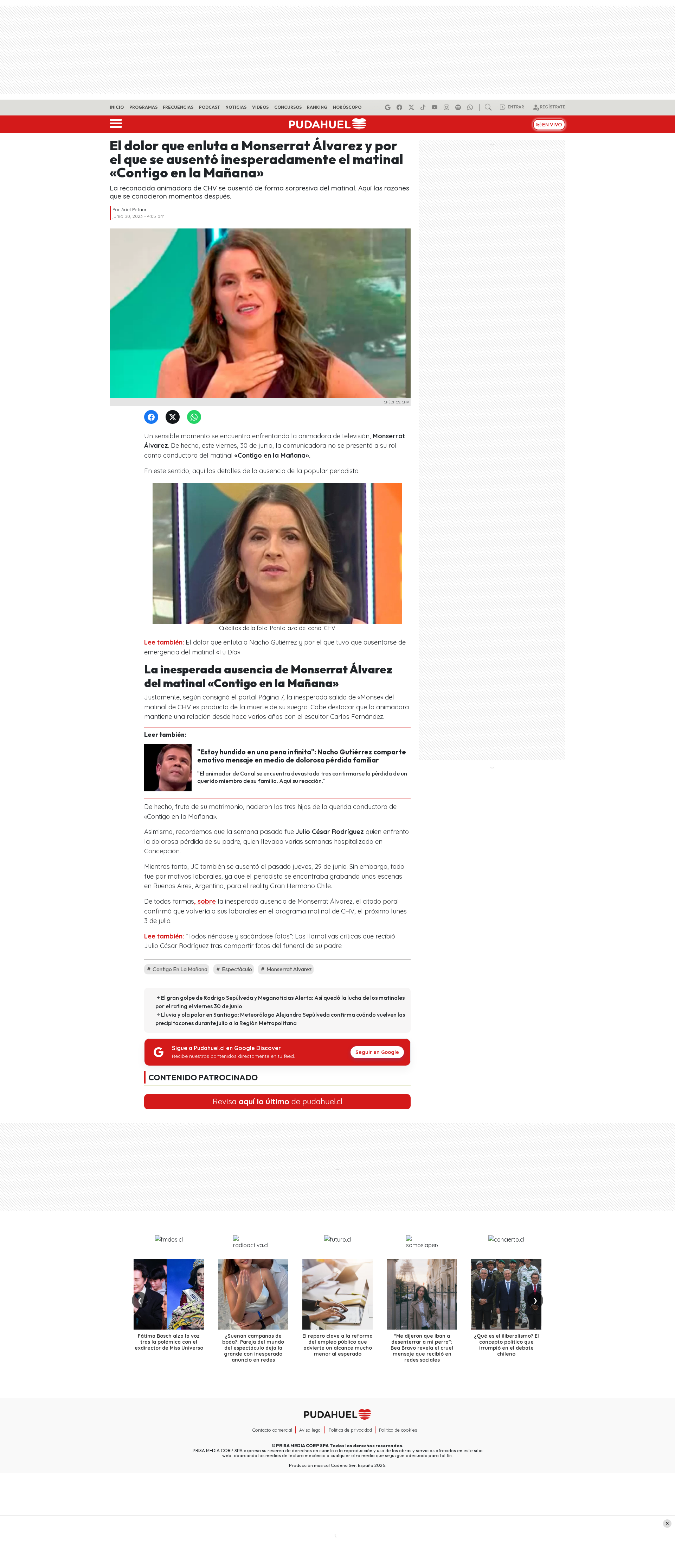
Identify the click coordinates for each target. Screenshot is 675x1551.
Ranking (317, 107)
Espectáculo (236, 969)
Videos (260, 107)
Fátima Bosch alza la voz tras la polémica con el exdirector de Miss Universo (169, 1342)
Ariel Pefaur (134, 209)
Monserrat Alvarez (288, 969)
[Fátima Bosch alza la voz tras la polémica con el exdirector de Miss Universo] (169, 1294)
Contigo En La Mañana (179, 969)
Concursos (288, 107)
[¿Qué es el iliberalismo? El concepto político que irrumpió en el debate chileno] (506, 1294)
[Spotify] (459, 107)
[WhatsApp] (195, 417)
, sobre (205, 901)
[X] (412, 107)
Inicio (117, 107)
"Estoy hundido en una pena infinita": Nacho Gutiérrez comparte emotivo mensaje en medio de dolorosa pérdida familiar (301, 756)
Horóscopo (347, 107)
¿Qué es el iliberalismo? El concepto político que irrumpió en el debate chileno (506, 1345)
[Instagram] (447, 107)
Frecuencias (178, 107)
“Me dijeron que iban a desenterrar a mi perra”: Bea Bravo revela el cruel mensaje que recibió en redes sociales (422, 1348)
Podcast (209, 107)
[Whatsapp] (471, 107)
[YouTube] (435, 107)
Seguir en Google (377, 1052)
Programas (143, 107)
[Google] (389, 107)
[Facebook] (400, 107)
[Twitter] (174, 417)
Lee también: (164, 642)
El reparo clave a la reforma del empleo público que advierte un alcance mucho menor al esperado (337, 1345)
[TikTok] (424, 107)
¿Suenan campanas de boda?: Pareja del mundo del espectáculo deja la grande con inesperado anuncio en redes (253, 1348)
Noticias (235, 107)
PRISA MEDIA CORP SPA (302, 1445)
